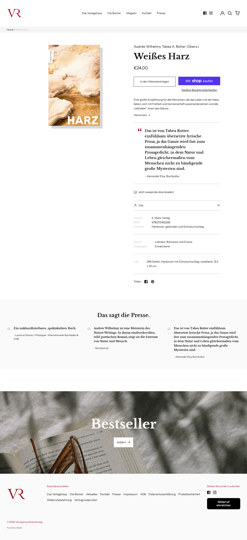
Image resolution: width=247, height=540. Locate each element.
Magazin (131, 13)
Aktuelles (91, 494)
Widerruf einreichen (224, 503)
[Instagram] (211, 13)
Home (10, 29)
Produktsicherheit (189, 494)
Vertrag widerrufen (85, 500)
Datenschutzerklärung (162, 494)
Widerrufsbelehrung (59, 500)
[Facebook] (205, 13)
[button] (230, 13)
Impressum (131, 494)
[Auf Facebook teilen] (146, 281)
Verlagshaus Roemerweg (28, 521)
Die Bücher (114, 13)
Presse (161, 13)
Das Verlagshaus (92, 13)
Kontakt (146, 13)
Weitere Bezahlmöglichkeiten (199, 90)
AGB (143, 494)
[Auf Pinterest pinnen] (152, 281)
